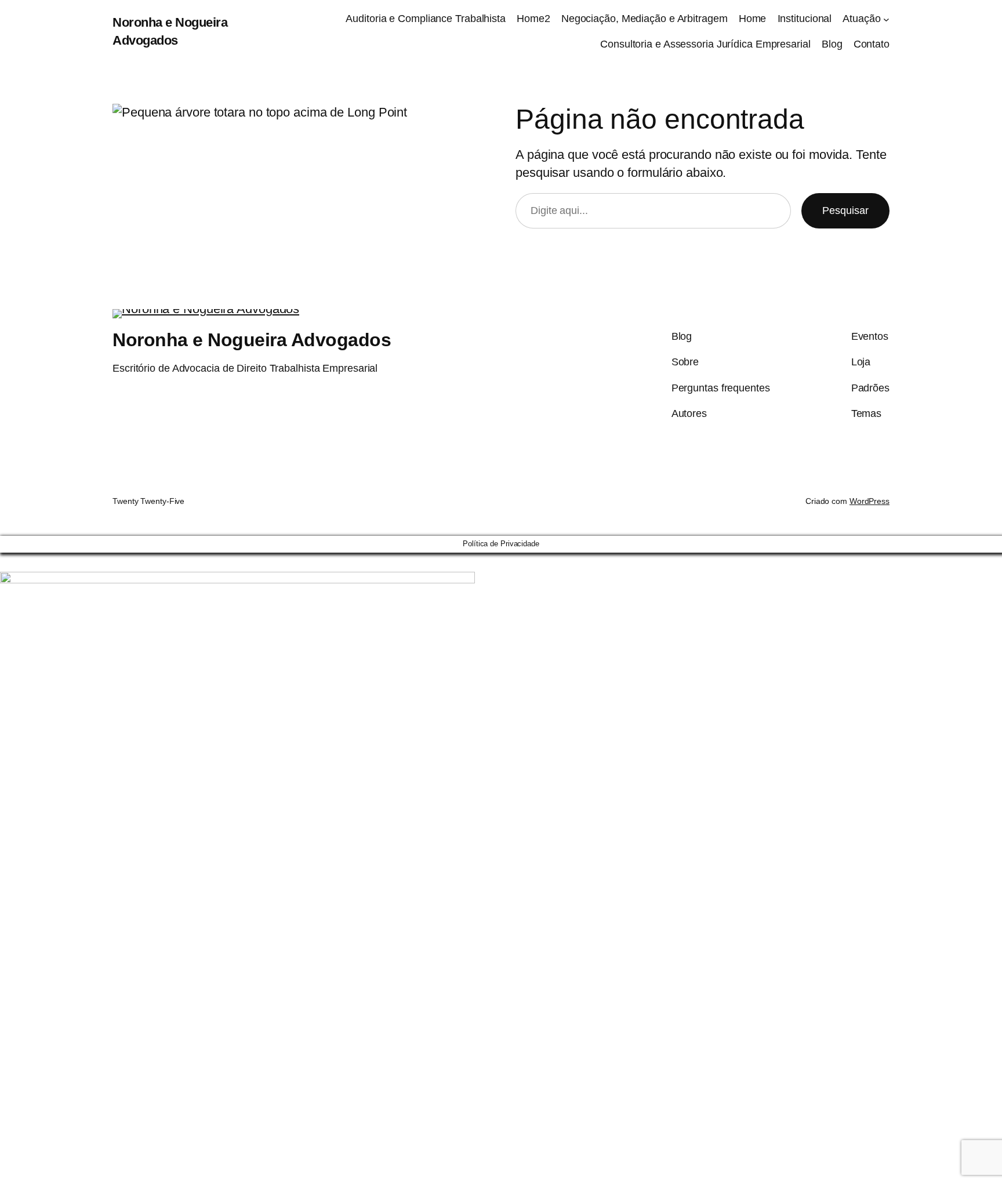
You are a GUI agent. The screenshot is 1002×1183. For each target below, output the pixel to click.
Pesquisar (845, 210)
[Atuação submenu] (886, 19)
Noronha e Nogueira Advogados (251, 339)
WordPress (869, 501)
